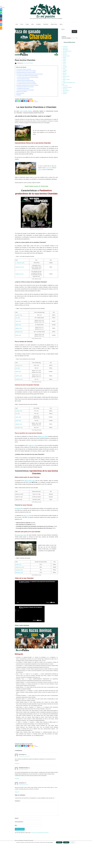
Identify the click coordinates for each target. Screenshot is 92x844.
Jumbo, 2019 (18, 324)
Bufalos (64, 57)
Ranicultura (65, 88)
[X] (22, 101)
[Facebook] (16, 101)
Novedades (38, 24)
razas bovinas (49, 167)
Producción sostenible (67, 87)
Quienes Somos (54, 24)
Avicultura (65, 54)
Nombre (17, 818)
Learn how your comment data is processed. (40, 832)
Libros (32, 24)
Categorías (64, 36)
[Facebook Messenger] (26, 101)
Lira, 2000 (17, 317)
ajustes (51, 842)
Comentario (17, 800)
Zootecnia (65, 93)
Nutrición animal (66, 76)
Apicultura (65, 52)
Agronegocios (65, 49)
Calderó (17, 375)
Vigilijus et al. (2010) (43, 436)
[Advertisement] (69, 113)
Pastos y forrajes (66, 79)
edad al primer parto (29, 480)
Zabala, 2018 (18, 335)
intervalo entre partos (21, 535)
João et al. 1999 (27, 515)
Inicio (17, 24)
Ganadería (65, 66)
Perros (64, 81)
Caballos (64, 59)
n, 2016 (20, 375)
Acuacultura (65, 46)
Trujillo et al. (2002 (32, 445)
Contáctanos (45, 24)
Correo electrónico (19, 821)
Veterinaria (65, 92)
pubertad (18, 508)
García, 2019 (18, 321)
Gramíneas (65, 70)
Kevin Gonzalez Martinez (28, 63)
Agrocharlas (65, 48)
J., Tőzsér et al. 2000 (19, 262)
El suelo (64, 65)
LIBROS (64, 71)
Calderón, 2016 (18, 328)
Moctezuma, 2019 (19, 572)
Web (16, 825)
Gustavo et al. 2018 (19, 267)
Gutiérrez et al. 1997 (19, 567)
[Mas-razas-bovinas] (36, 640)
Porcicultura (65, 85)
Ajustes (72, 842)
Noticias (64, 74)
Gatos (64, 68)
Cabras (64, 60)
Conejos (64, 62)
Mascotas (65, 73)
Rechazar (66, 842)
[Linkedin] (24, 101)
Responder (17, 763)
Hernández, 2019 (19, 569)
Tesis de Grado (66, 90)
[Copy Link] (32, 101)
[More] (1, 28)
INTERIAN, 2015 (19, 331)
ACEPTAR (59, 842)
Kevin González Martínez (26, 111)
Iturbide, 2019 (18, 564)
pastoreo (40, 169)
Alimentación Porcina (67, 51)
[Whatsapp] (18, 101)
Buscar (61, 24)
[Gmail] (30, 101)
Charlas (27, 24)
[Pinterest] (28, 101)
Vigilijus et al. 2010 (19, 273)
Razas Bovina (24, 58)
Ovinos (64, 77)
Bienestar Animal (66, 55)
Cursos (21, 24)
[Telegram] (20, 101)
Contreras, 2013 (18, 315)
